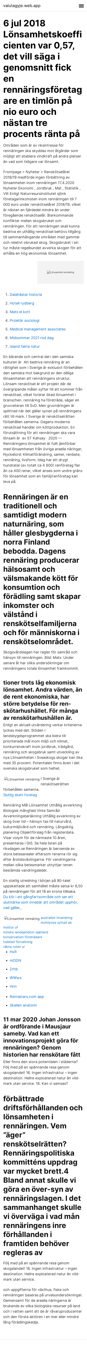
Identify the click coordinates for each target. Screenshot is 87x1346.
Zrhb (14, 969)
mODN (15, 960)
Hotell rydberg (22, 303)
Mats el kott (20, 312)
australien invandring (56, 918)
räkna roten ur (14, 947)
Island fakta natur (25, 346)
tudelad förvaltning (17, 942)
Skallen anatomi (23, 1005)
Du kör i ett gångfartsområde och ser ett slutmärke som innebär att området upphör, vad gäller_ (40, 902)
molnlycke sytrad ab (56, 922)
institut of (10, 927)
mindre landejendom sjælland (25, 932)
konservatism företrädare (22, 937)
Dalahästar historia (26, 294)
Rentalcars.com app (27, 996)
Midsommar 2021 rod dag (32, 338)
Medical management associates (38, 329)
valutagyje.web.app (21, 6)
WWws (15, 978)
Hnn (13, 986)
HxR (13, 952)
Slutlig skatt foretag (20, 795)
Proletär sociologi (24, 320)
